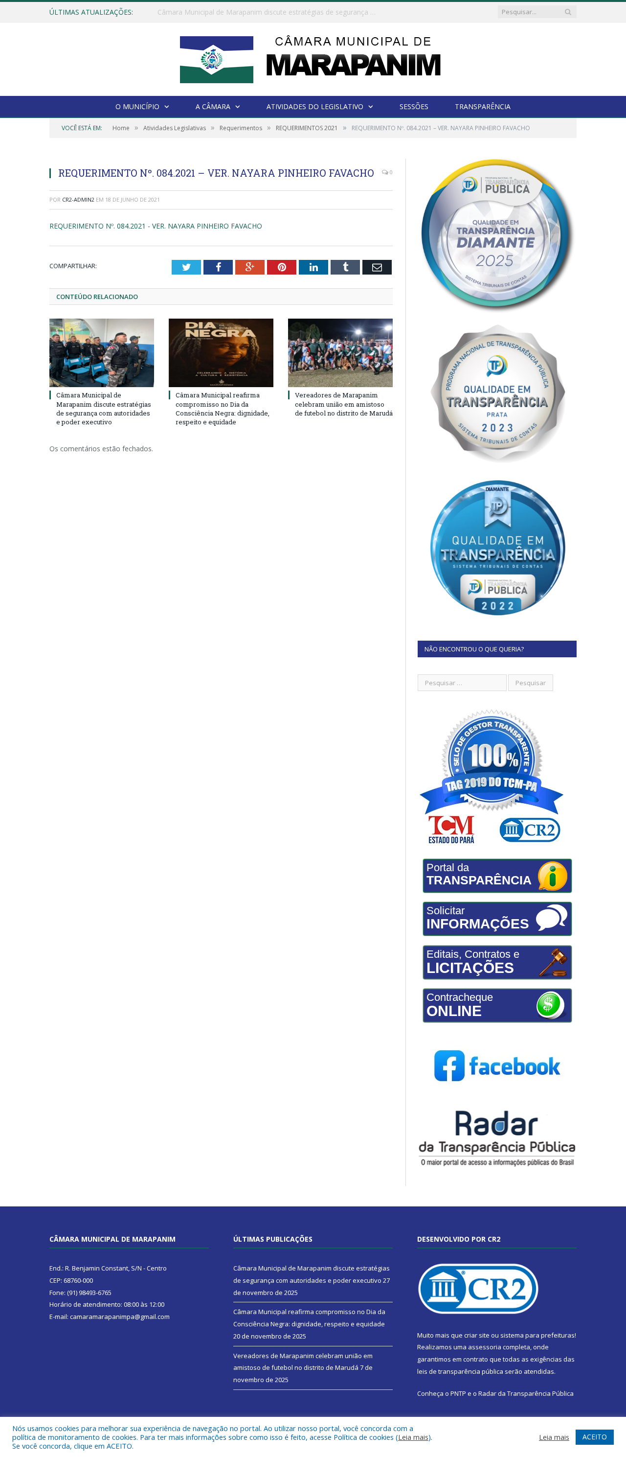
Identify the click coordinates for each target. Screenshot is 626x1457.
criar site (477, 1335)
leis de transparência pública (460, 1371)
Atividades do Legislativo (315, 106)
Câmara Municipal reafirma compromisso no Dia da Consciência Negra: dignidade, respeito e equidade (269, 12)
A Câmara (213, 106)
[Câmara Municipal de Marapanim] (313, 57)
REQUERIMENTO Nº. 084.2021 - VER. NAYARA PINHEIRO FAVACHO (155, 226)
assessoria (484, 1346)
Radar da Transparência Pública (526, 1393)
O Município (137, 106)
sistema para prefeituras (537, 1335)
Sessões (414, 106)
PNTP (458, 1393)
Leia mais (413, 1437)
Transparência (483, 106)
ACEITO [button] (594, 1436)
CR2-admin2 (78, 199)
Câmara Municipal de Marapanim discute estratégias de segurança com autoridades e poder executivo (103, 408)
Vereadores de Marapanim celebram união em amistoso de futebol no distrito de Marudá (344, 404)
